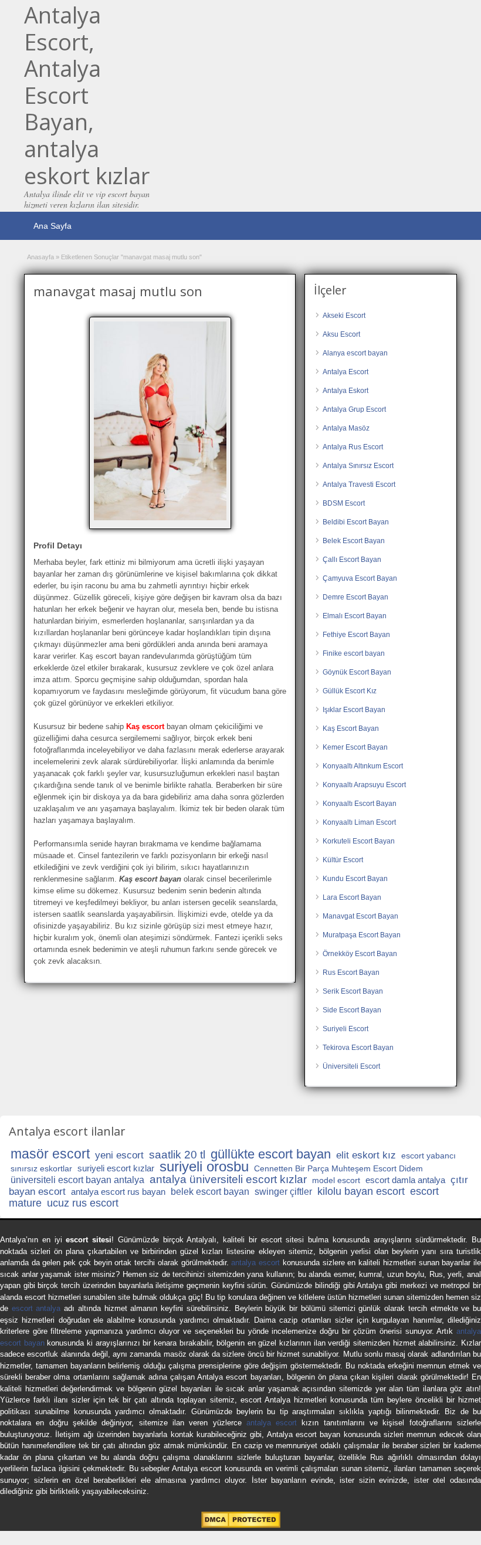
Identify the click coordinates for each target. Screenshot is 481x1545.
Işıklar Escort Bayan (354, 710)
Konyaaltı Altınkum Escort (363, 766)
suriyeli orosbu (204, 1166)
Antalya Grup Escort (354, 409)
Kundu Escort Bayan (355, 879)
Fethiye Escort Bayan (356, 635)
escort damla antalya (405, 1180)
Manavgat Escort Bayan (360, 916)
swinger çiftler (283, 1192)
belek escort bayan (210, 1192)
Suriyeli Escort (345, 1029)
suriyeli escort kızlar (115, 1168)
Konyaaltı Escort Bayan (360, 803)
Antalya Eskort (345, 391)
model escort (336, 1180)
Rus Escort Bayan (351, 972)
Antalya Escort (345, 372)
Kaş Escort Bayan (351, 728)
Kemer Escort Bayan (355, 747)
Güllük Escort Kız (350, 691)
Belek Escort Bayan (354, 541)
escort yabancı (428, 1155)
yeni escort (119, 1155)
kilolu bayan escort (361, 1191)
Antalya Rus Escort (353, 447)
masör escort (50, 1153)
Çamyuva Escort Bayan (360, 578)
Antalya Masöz (346, 428)
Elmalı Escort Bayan (355, 616)
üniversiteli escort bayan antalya (77, 1180)
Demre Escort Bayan (355, 597)
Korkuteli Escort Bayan (359, 841)
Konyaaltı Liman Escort (359, 822)
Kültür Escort (343, 860)
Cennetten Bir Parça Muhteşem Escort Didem (338, 1168)
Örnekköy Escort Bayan (360, 954)
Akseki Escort (344, 315)
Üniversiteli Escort (351, 1066)
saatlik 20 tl (177, 1154)
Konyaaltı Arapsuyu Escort (364, 785)
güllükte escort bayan (271, 1154)
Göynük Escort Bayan (357, 672)
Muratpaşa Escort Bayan (362, 935)
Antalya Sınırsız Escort (358, 466)
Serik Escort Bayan (353, 991)
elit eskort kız (366, 1155)
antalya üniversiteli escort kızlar (228, 1179)
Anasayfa (40, 256)
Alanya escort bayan (355, 353)
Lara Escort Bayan (352, 897)
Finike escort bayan (354, 653)
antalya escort (255, 1262)
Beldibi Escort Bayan (356, 522)
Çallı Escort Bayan (352, 559)
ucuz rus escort (82, 1203)
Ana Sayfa (52, 226)
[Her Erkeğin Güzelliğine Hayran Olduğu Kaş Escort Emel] (160, 420)
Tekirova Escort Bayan (358, 1047)
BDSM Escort (344, 503)
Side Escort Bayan (352, 1010)
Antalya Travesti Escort (359, 484)
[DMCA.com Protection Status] (240, 1525)
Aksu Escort (341, 334)
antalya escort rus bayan (118, 1192)
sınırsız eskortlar (41, 1168)
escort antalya (36, 1308)
